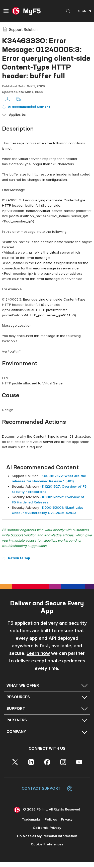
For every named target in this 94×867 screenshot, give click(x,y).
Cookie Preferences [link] (47, 844)
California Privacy (47, 828)
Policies (51, 819)
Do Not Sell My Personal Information (47, 836)
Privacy (66, 819)
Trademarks (31, 819)
